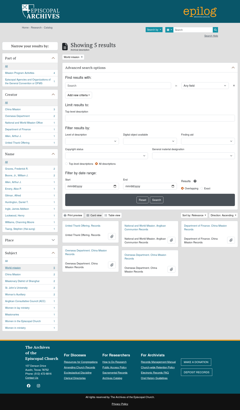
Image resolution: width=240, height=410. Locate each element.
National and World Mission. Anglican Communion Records (145, 227)
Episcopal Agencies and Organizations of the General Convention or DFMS (30, 81)
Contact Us (31, 377)
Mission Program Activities (30, 73)
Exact (207, 188)
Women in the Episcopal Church (30, 322)
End (125, 179)
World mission (30, 268)
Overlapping (191, 188)
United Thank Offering (30, 143)
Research (36, 27)
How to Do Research (114, 362)
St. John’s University (30, 288)
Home (25, 27)
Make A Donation (196, 362)
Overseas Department (30, 116)
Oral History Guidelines (154, 378)
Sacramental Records (115, 372)
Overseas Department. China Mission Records (86, 252)
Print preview (74, 215)
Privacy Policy (120, 404)
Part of (10, 58)
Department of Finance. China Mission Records (205, 227)
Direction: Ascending (222, 215)
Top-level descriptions (81, 163)
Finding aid (187, 134)
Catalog (48, 27)
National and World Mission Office (30, 123)
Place (9, 240)
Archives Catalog (112, 378)
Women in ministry (30, 328)
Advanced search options (85, 67)
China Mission (30, 110)
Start (67, 179)
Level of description (76, 134)
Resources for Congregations (81, 362)
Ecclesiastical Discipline (78, 372)
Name (9, 154)
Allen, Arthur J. (30, 136)
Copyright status (74, 149)
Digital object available (135, 134)
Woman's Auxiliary (30, 295)
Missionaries (30, 315)
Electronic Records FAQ (155, 372)
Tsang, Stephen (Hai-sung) (30, 229)
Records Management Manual (158, 362)
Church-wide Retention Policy (158, 367)
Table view (114, 215)
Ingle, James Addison (30, 209)
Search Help (211, 35)
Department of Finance (30, 130)
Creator (11, 94)
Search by (153, 29)
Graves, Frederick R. (30, 169)
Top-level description (76, 111)
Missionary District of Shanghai (30, 281)
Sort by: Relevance (193, 215)
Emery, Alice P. (30, 189)
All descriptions (107, 163)
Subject (11, 253)
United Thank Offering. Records (82, 225)
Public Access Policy (114, 367)
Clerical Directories (75, 378)
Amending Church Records (79, 367)
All (6, 66)
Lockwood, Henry (30, 216)
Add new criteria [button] (77, 95)
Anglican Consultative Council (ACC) (30, 302)
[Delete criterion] (234, 85)
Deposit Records (196, 372)
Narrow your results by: (30, 46)
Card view (96, 215)
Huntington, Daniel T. (30, 203)
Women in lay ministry (30, 308)
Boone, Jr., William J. (30, 176)
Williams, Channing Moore (30, 223)
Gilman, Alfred (30, 196)
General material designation (168, 149)
